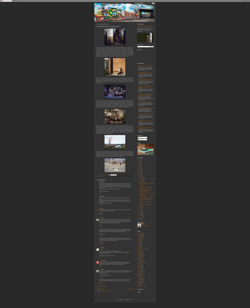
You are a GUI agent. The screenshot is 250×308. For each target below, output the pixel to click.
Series (139, 275)
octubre (140, 180)
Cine (139, 243)
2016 (140, 164)
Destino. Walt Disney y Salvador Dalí (144, 107)
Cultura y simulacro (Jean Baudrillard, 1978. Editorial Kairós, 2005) (145, 80)
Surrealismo (140, 279)
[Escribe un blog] (112, 175)
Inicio (116, 288)
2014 (140, 167)
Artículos (139, 239)
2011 (140, 171)
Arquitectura (140, 237)
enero (140, 217)
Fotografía (101, 176)
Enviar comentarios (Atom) (106, 290)
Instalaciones (140, 262)
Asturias (139, 241)
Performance (140, 270)
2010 (140, 173)
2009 (140, 174)
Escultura (140, 253)
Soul (139, 277)
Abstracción (140, 233)
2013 (140, 168)
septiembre (141, 182)
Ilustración (140, 259)
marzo (140, 214)
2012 (140, 170)
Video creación (141, 286)
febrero (140, 215)
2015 (140, 165)
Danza (139, 247)
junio (140, 209)
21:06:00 (100, 214)
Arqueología (140, 235)
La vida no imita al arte (115, 6)
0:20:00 (100, 192)
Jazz (139, 263)
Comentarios (141, 139)
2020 (140, 159)
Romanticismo (140, 274)
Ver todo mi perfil (145, 225)
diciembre (141, 177)
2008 (140, 176)
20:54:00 (100, 204)
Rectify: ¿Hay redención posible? (144, 26)
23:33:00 (100, 244)
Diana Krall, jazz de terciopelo (144, 189)
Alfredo (100, 218)
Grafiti (139, 258)
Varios (139, 283)
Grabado (139, 257)
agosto (140, 206)
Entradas (140, 137)
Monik (100, 208)
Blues (139, 242)
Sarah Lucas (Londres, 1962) (144, 204)
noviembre (141, 179)
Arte (139, 238)
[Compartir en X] (113, 175)
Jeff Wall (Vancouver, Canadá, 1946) (145, 187)
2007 (140, 219)
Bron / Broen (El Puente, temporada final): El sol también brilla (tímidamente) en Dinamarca (145, 87)
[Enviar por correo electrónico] (111, 175)
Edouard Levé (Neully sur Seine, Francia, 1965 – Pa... (145, 191)
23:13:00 (100, 284)
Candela (100, 247)
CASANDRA (101, 260)
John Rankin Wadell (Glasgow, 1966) (145, 198)
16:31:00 (100, 257)
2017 (140, 162)
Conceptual (140, 246)
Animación (140, 234)
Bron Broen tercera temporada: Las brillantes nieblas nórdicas (144, 128)
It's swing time (141, 186)
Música (139, 266)
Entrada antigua (130, 288)
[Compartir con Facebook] (114, 175)
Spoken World (140, 278)
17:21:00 (100, 265)
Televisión (140, 282)
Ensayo (139, 251)
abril (140, 212)
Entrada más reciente (100, 288)
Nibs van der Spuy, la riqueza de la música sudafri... (145, 196)
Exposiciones (140, 254)
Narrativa (140, 267)
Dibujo (139, 250)
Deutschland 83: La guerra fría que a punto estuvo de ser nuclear (146, 114)
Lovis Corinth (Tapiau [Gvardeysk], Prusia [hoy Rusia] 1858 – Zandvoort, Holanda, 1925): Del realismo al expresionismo (145, 94)
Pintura (139, 271)
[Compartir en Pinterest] (116, 175)
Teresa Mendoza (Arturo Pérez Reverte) (145, 101)
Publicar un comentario (102, 286)
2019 (140, 161)
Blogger (131, 299)
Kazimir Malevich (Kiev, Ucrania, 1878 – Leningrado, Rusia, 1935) (145, 73)
